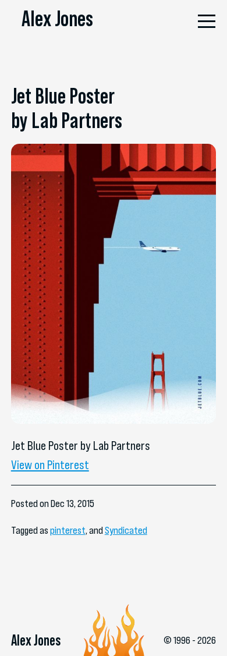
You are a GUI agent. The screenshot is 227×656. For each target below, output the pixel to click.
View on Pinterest (50, 464)
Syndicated (126, 530)
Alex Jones (57, 18)
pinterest (68, 530)
